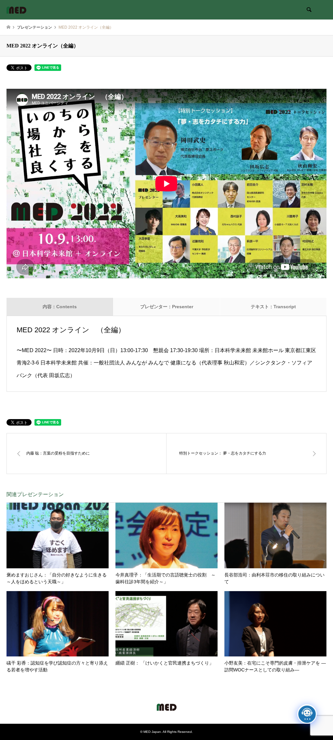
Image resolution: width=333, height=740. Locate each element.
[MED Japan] (16, 9)
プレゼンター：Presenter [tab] (166, 306)
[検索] (308, 10)
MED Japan (152, 731)
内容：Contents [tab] (60, 306)
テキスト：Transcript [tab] (273, 306)
